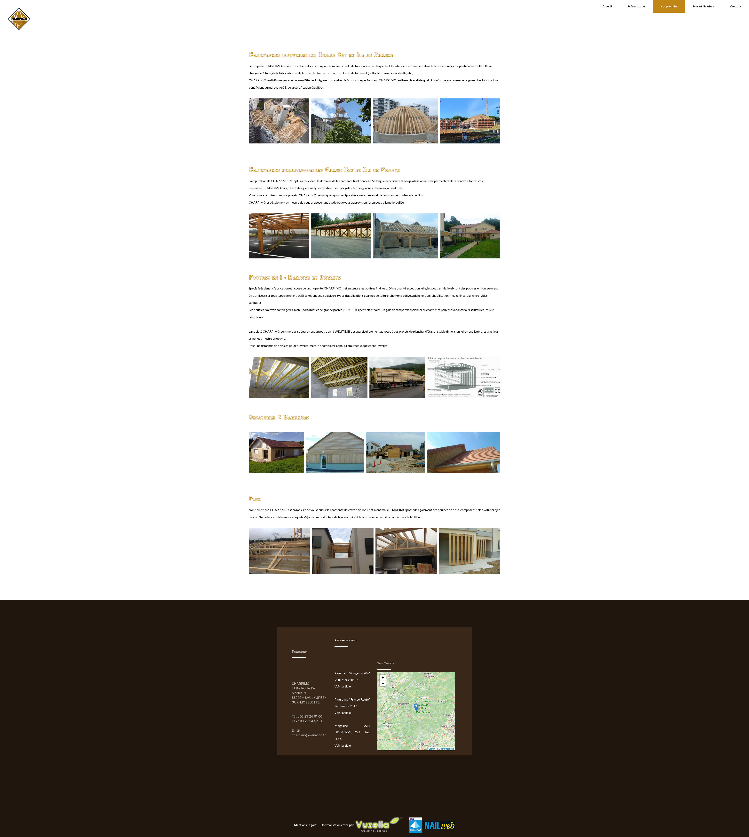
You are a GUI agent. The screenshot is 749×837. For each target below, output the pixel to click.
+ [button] (383, 677)
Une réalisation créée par (337, 825)
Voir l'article (343, 686)
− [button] (383, 683)
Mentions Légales (306, 825)
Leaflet (432, 748)
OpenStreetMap (446, 748)
